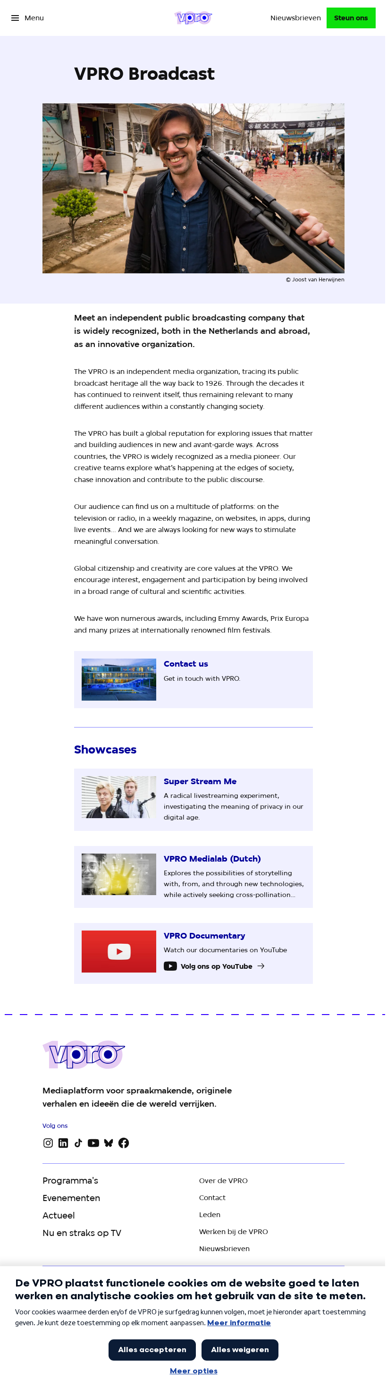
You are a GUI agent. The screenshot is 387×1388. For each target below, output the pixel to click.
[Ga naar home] (193, 18)
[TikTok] (78, 1143)
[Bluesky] (108, 1143)
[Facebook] (123, 1143)
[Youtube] (93, 1143)
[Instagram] (48, 1143)
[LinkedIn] (63, 1143)
